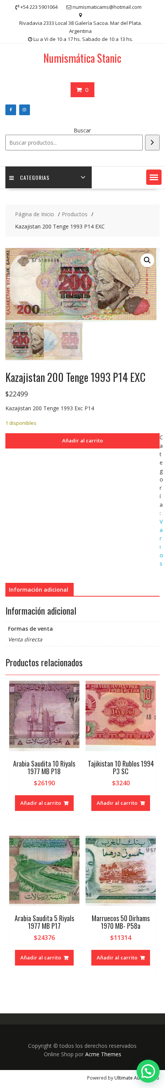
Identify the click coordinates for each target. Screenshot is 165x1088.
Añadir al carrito (82, 440)
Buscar (82, 130)
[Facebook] (10, 109)
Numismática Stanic (82, 58)
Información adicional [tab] (38, 589)
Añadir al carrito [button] (40, 802)
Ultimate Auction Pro (136, 1078)
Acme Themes (103, 1054)
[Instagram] (24, 109)
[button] (154, 177)
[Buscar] (152, 142)
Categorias (35, 177)
